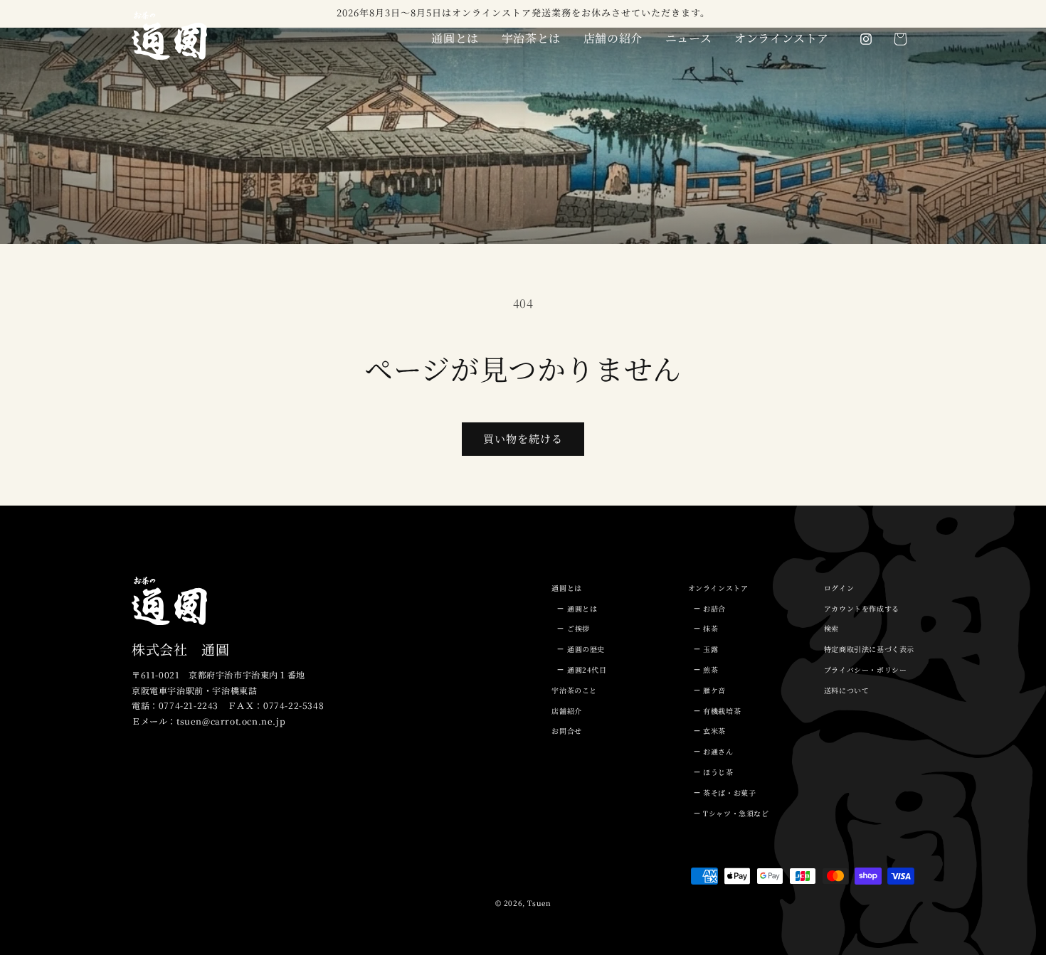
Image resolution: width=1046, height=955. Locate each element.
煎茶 (710, 669)
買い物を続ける (523, 438)
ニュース (688, 38)
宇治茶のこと (574, 690)
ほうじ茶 (718, 772)
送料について (847, 690)
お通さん (718, 751)
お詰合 (714, 608)
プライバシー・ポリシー (865, 669)
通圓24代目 (587, 669)
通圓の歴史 (586, 649)
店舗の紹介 (613, 38)
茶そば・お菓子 (729, 792)
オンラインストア (781, 38)
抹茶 (710, 628)
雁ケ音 (714, 690)
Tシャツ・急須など (735, 813)
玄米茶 (714, 730)
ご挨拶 (578, 628)
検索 (831, 628)
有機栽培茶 (722, 710)
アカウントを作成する (861, 608)
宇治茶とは (531, 38)
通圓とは (454, 38)
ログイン (839, 587)
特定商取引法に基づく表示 (869, 649)
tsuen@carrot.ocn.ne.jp (230, 721)
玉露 (710, 649)
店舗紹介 (566, 710)
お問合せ (566, 730)
